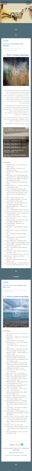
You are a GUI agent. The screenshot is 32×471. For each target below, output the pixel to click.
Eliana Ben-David (8, 48)
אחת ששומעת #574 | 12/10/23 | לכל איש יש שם (14, 286)
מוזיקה (6, 50)
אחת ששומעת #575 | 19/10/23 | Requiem (13, 45)
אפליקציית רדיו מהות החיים (20, 455)
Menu (28, 3)
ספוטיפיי (11, 445)
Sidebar (4, 3)
